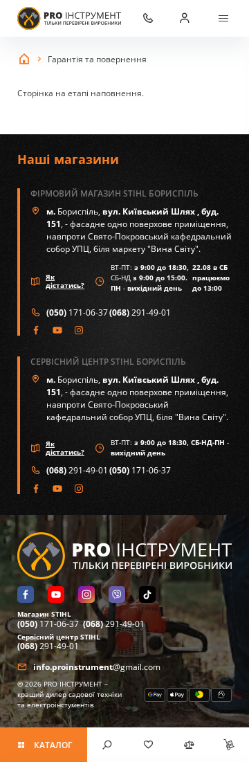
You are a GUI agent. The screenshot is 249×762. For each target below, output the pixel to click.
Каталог (53, 745)
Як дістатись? (65, 281)
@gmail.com (96, 667)
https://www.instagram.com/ (79, 330)
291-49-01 (140, 312)
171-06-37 (77, 312)
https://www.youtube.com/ (57, 330)
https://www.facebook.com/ (36, 330)
